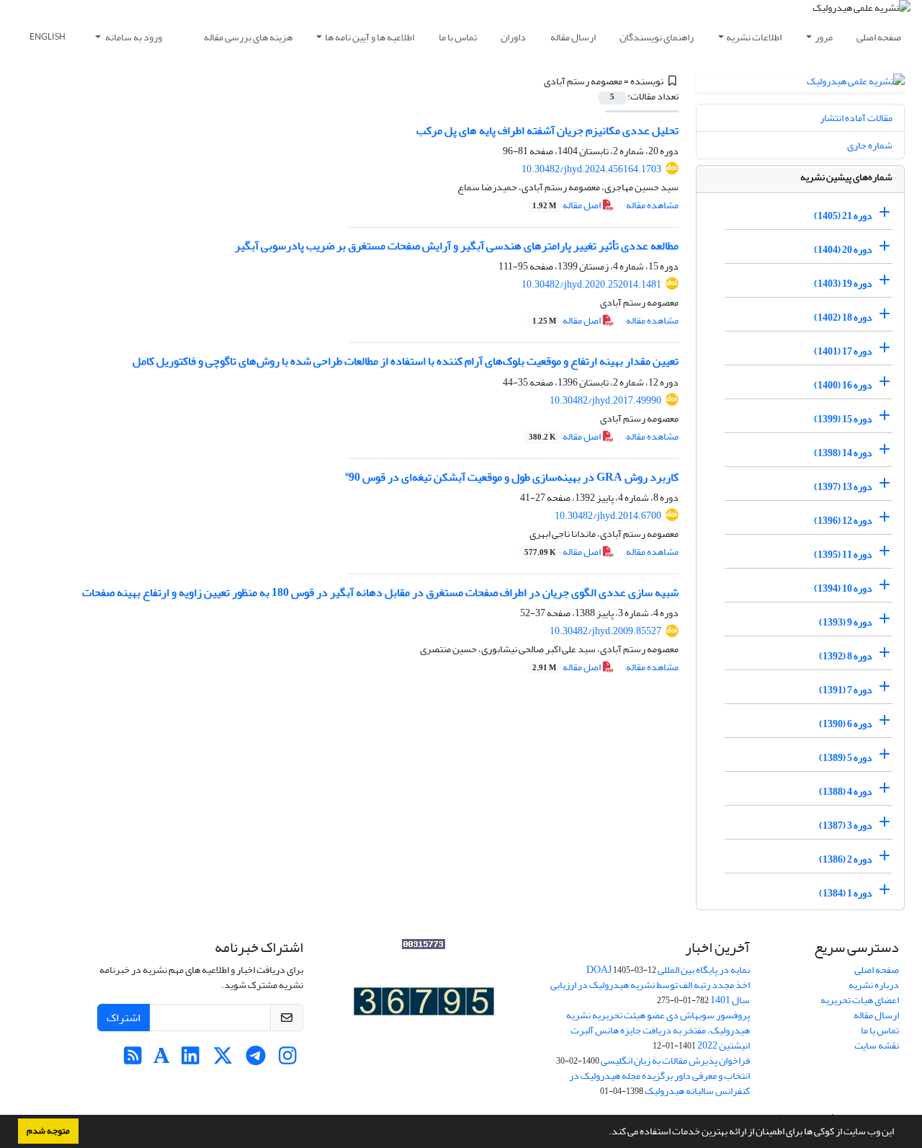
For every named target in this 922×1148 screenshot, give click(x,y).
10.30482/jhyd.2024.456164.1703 (591, 169)
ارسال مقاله (573, 37)
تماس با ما (458, 37)
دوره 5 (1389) (845, 757)
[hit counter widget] (424, 1004)
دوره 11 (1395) (843, 554)
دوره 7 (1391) (845, 690)
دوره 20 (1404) (843, 249)
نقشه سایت (876, 1045)
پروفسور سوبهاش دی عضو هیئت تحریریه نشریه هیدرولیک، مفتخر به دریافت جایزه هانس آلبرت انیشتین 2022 (658, 1030)
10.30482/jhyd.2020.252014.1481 (591, 284)
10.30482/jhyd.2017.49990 (605, 400)
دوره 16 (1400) (843, 385)
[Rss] (132, 1059)
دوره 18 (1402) (843, 317)
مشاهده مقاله (652, 205)
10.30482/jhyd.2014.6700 (608, 515)
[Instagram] (287, 1059)
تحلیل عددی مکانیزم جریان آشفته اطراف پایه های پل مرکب (547, 130)
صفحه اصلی (878, 37)
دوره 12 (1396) (843, 520)
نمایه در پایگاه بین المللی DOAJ (668, 969)
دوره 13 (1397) (843, 487)
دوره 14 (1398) (843, 453)
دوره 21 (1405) (843, 216)
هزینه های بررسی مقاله (248, 37)
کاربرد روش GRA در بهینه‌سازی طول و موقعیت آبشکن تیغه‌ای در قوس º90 (512, 477)
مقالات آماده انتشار (856, 118)
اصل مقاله (567, 205)
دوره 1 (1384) (845, 893)
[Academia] (162, 1059)
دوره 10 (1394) (843, 588)
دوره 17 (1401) (843, 351)
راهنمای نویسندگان (656, 37)
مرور (824, 37)
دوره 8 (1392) (845, 656)
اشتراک (123, 1017)
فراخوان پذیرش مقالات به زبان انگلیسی (675, 1060)
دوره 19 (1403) (843, 283)
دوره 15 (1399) (843, 419)
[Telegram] (255, 1059)
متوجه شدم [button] (48, 1130)
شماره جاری (869, 145)
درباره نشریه (874, 985)
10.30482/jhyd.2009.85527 (605, 631)
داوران (513, 37)
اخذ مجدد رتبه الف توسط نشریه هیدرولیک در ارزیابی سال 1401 (650, 992)
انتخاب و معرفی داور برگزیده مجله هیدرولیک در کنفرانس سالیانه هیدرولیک (659, 1083)
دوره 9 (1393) (845, 622)
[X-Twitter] (222, 1059)
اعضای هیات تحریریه (859, 1000)
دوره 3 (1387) (845, 825)
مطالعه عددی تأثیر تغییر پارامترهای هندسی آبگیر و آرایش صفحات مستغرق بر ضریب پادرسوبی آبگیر (457, 246)
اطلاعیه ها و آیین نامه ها (369, 37)
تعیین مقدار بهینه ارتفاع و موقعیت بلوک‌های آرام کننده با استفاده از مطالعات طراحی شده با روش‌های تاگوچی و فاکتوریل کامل (406, 361)
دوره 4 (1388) (845, 791)
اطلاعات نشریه (754, 37)
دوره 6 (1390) (845, 724)
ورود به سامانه (133, 37)
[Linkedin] (190, 1059)
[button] (605, 1133)
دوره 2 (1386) (845, 859)
